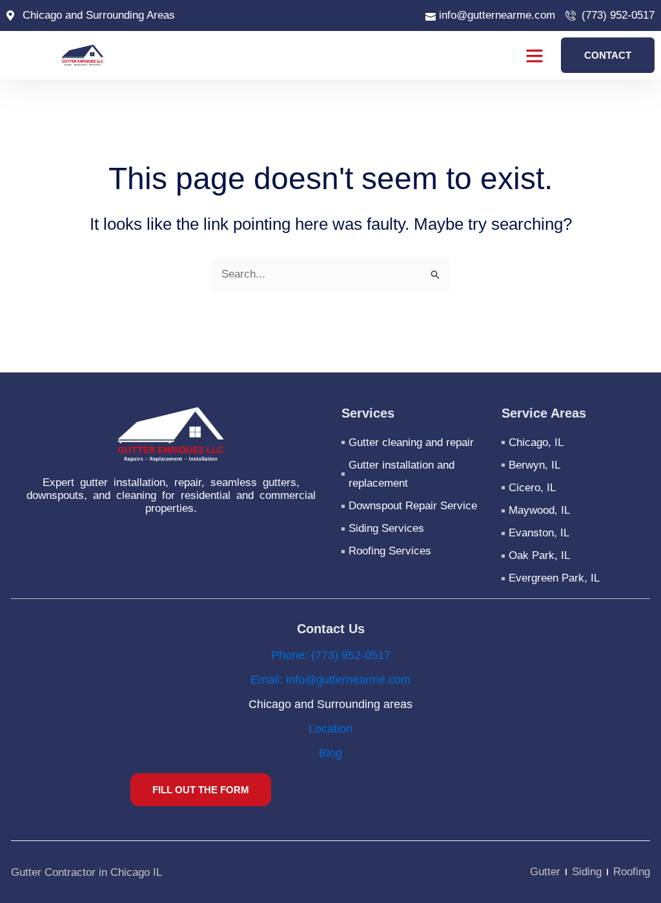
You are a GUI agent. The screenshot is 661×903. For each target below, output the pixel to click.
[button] (534, 55)
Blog (330, 753)
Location (330, 728)
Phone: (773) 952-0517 (331, 655)
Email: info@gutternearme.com (330, 679)
